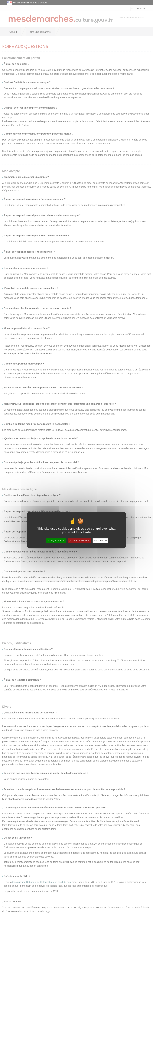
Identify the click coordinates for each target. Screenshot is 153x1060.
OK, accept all (57, 540)
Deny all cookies (80, 540)
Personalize (100, 540)
